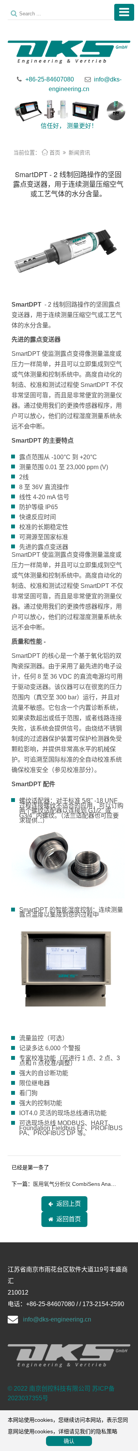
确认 (69, 1441)
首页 (51, 152)
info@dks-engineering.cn (57, 1319)
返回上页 (67, 1203)
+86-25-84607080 (49, 79)
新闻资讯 (79, 152)
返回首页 (67, 1219)
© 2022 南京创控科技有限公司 (49, 1388)
